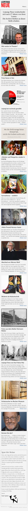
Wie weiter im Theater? (9, 46)
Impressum (25, 507)
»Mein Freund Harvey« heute (11, 227)
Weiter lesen (23, 53)
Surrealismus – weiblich (9, 195)
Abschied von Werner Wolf (10, 262)
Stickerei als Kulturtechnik (10, 296)
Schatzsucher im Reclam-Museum (12, 401)
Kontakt (20, 507)
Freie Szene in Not (7, 78)
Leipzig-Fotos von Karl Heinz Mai (12, 363)
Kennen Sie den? (7, 433)
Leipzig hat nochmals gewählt (11, 109)
